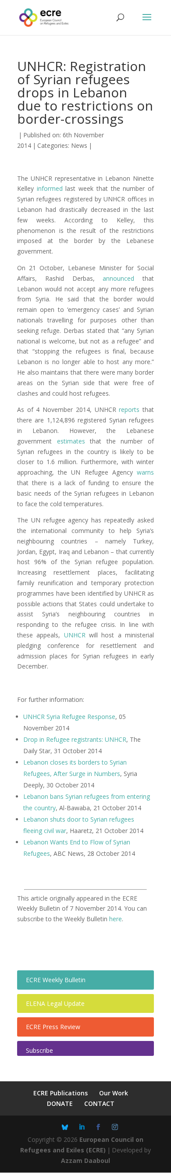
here (115, 919)
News (79, 145)
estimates (71, 441)
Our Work (113, 1093)
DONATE (60, 1103)
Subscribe (39, 1050)
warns (145, 472)
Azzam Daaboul (85, 1160)
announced (118, 278)
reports (129, 409)
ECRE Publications (60, 1093)
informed (50, 188)
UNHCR (75, 635)
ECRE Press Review (53, 1027)
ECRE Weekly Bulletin (56, 980)
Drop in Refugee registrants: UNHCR (74, 739)
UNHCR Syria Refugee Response (69, 716)
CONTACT (99, 1103)
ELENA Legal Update (55, 1003)
